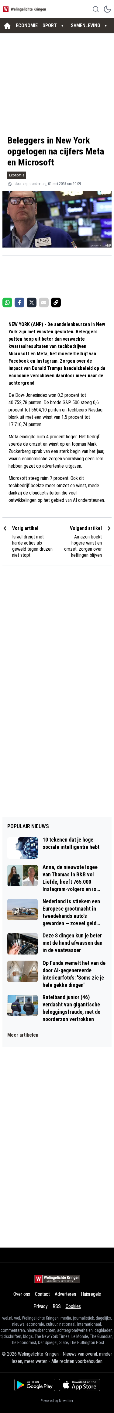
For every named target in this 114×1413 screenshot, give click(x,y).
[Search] (95, 9)
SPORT (50, 25)
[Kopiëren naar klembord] (56, 302)
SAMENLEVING (85, 25)
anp (25, 184)
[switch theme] (107, 9)
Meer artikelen (22, 1035)
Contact (42, 1294)
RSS (57, 1306)
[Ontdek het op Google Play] (34, 1385)
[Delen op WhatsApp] (7, 302)
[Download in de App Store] (79, 1385)
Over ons (21, 1294)
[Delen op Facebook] (19, 302)
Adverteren (65, 1294)
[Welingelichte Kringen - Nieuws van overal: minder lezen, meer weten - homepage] (25, 9)
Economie (16, 175)
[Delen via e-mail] (44, 302)
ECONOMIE (27, 25)
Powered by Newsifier (57, 1401)
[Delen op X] (31, 302)
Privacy (40, 1306)
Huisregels (91, 1294)
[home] (7, 25)
